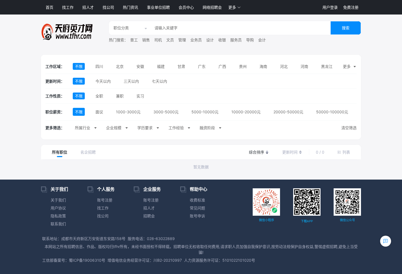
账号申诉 (197, 216)
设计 (210, 40)
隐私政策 (58, 216)
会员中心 (186, 7)
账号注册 (104, 200)
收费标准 (197, 200)
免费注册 (351, 7)
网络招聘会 (212, 7)
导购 (250, 40)
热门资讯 (130, 7)
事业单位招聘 (158, 7)
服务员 (236, 40)
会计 (262, 40)
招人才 (88, 7)
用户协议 (58, 208)
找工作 (68, 7)
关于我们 (58, 200)
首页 (49, 7)
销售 (146, 40)
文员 (170, 40)
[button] (234, 7)
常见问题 (197, 208)
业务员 (196, 40)
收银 (222, 40)
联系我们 (58, 223)
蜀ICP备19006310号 (87, 260)
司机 (158, 40)
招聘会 (149, 216)
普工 (134, 40)
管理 (182, 40)
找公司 (108, 7)
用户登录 (330, 7)
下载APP (307, 221)
